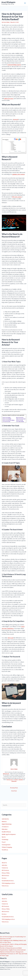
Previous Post (14, 787)
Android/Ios (5, 819)
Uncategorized (6, 844)
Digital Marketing (6, 824)
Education (4, 829)
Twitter (16, 779)
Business (4, 821)
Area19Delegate (8, 2)
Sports (4, 837)
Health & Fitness (6, 831)
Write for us (5, 885)
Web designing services (8, 883)
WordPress (5, 849)
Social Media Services (8, 880)
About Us (4, 862)
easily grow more (8, 98)
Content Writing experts (14, 64)
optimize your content (18, 174)
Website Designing (7, 847)
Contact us (5, 867)
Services (4, 878)
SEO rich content (17, 197)
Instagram (13, 781)
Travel (3, 842)
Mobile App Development (9, 834)
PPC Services (5, 870)
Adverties (4, 865)
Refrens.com (6, 773)
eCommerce (5, 826)
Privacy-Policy (6, 873)
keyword (15, 119)
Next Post (14, 790)
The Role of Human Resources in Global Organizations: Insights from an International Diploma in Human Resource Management (12, 949)
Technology (5, 839)
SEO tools (10, 638)
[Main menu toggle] (25, 3)
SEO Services (5, 875)
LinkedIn (21, 779)
